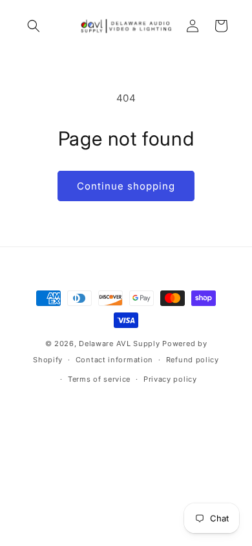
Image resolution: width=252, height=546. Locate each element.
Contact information (114, 359)
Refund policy (192, 359)
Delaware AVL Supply (119, 343)
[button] (33, 26)
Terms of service (99, 379)
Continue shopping (126, 186)
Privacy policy (170, 379)
